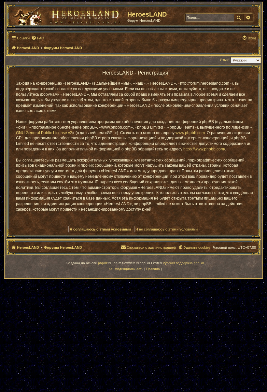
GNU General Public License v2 (44, 133)
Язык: (224, 60)
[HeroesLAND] (66, 15)
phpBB (103, 263)
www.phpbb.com (190, 133)
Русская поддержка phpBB (183, 263)
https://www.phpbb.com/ (204, 149)
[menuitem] (37, 38)
